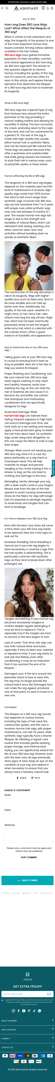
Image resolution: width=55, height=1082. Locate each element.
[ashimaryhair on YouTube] (23, 1010)
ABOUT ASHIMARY (9, 1021)
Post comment (29, 857)
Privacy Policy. (20, 1000)
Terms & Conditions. (36, 1000)
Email (8, 810)
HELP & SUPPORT (8, 1030)
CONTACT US (7, 1047)
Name (8, 795)
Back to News (29, 880)
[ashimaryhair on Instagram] (13, 1010)
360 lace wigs (13, 55)
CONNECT (5, 1038)
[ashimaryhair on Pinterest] (29, 1010)
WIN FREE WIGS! (53, 468)
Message (10, 825)
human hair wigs (15, 415)
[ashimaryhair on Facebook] (18, 1010)
